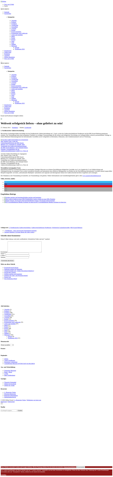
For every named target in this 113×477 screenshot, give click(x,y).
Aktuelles (14, 20)
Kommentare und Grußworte (19, 33)
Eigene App (7, 277)
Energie (17, 47)
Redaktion (7, 54)
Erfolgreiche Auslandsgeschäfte (61, 227)
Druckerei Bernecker (10, 394)
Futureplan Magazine (10, 370)
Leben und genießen (17, 35)
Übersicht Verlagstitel (10, 382)
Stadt (12, 43)
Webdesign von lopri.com (34, 400)
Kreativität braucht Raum (11, 267)
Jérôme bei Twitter (9, 385)
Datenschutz (11, 401)
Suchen (20, 410)
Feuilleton (14, 24)
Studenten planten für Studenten (13, 269)
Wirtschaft (14, 46)
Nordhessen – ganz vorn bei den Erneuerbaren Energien (21, 230)
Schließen (3, 475)
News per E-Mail (9, 58)
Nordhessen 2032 (20, 49)
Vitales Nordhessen (9, 360)
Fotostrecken (7, 50)
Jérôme (6, 359)
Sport (12, 41)
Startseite (6, 12)
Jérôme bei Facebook (10, 384)
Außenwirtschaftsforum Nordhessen (41, 227)
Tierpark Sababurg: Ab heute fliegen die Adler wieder (19, 232)
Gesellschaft (14, 25)
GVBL (6, 373)
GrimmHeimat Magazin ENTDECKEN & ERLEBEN (19, 363)
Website (3, 257)
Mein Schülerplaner (9, 375)
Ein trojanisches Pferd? (10, 278)
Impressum (4, 401)
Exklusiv (13, 22)
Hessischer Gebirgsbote (10, 362)
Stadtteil (13, 44)
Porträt (13, 38)
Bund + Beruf (8, 372)
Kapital (13, 30)
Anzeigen (7, 55)
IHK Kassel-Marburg (76, 227)
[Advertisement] (14, 215)
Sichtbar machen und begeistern (32, 197)
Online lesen (7, 52)
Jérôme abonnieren (9, 57)
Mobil (13, 36)
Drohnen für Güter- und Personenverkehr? (16, 275)
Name (3, 253)
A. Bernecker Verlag (10, 392)
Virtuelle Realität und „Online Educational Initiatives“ (19, 271)
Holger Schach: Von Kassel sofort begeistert (42, 200)
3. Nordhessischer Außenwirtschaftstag (20, 227)
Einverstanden (80, 467)
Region (13, 39)
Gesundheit (14, 27)
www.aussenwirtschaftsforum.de (92, 175)
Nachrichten (7, 13)
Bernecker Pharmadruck (11, 395)
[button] (5, 9)
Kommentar (4, 252)
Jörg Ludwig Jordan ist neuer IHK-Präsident (42, 199)
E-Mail (3, 255)
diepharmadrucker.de (10, 397)
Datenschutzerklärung (70, 467)
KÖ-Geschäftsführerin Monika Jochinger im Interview (51, 202)
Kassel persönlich (16, 31)
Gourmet (13, 28)
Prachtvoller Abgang (10, 272)
